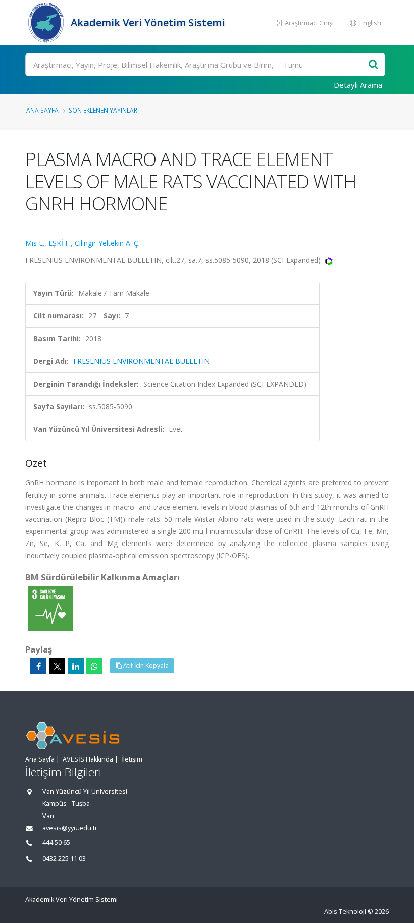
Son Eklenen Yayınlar (103, 110)
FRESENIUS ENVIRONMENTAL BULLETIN (141, 361)
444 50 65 (56, 842)
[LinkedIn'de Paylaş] (76, 666)
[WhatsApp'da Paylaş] (94, 666)
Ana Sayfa (42, 110)
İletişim (131, 759)
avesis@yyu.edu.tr (69, 828)
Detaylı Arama (358, 85)
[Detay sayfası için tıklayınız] (50, 608)
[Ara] (373, 64)
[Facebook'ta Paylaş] (38, 666)
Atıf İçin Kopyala (145, 665)
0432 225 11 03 (64, 858)
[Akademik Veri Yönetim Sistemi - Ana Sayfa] (46, 22)
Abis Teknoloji (345, 911)
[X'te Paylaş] (57, 666)
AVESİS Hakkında (88, 759)
